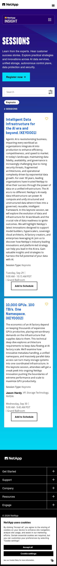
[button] (53, 4)
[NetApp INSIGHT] (11, 21)
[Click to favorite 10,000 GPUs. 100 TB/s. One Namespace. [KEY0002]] (46, 304)
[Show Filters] (50, 92)
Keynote (12, 102)
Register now (14, 77)
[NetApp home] (12, 4)
